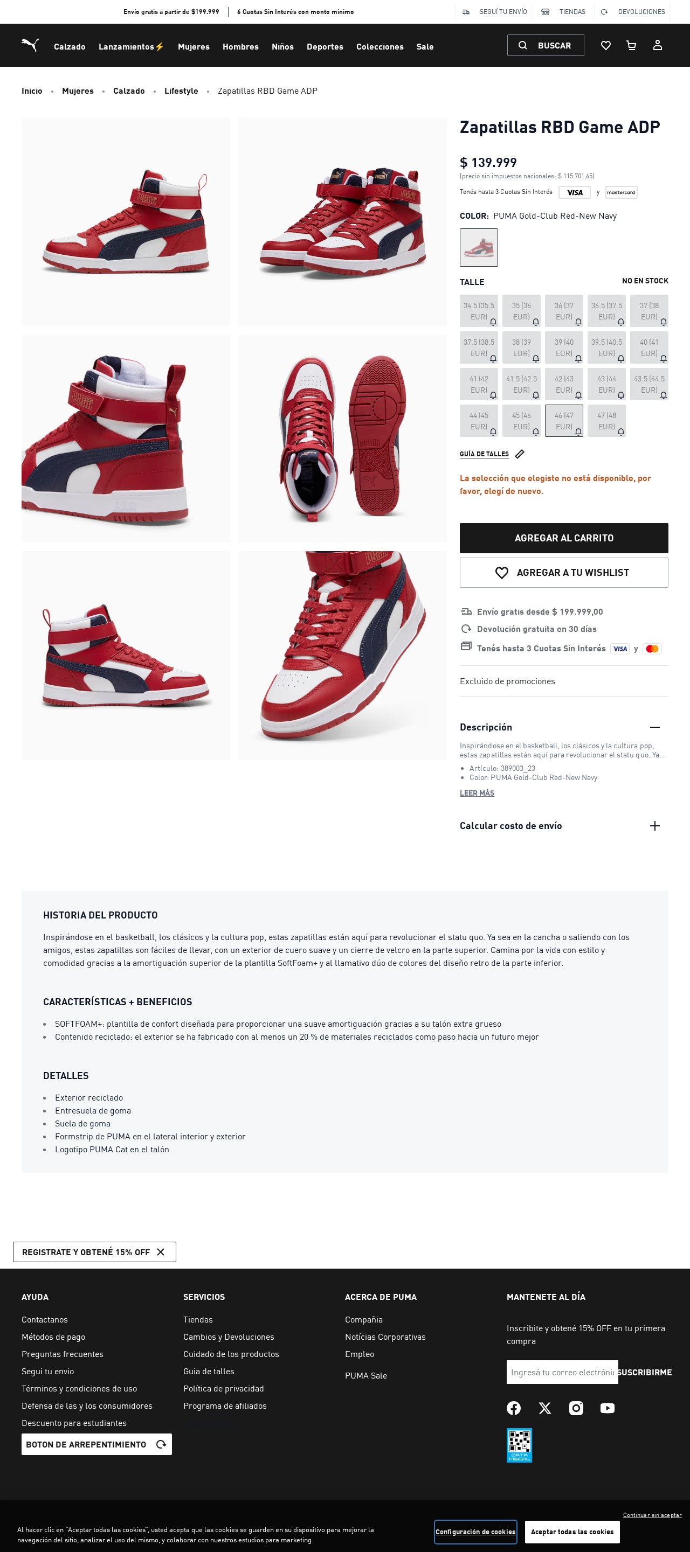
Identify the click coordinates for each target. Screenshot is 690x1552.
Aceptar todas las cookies (572, 1531)
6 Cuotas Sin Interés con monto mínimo (295, 12)
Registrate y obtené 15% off (86, 1252)
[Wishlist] (606, 45)
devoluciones (641, 12)
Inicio (32, 90)
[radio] (479, 247)
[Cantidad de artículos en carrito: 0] (632, 45)
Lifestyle (181, 90)
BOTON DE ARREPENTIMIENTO (86, 1444)
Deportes (325, 46)
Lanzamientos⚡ (132, 46)
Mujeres (194, 46)
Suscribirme (644, 1372)
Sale (425, 46)
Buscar (554, 45)
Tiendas (572, 12)
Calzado (70, 46)
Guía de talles (484, 454)
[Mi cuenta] (657, 45)
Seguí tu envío (503, 12)
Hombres (241, 46)
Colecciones (380, 46)
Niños (283, 46)
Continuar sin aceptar (652, 1515)
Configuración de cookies (476, 1531)
